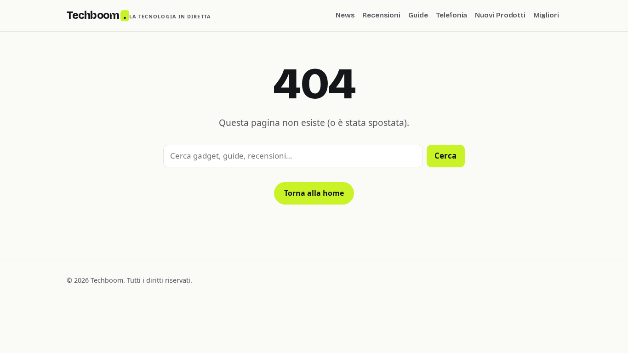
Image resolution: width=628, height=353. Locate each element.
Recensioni (381, 15)
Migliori (546, 15)
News (345, 15)
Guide (418, 15)
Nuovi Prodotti (500, 15)
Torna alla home (314, 193)
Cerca (445, 155)
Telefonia (452, 15)
